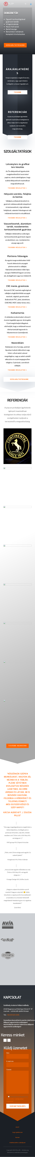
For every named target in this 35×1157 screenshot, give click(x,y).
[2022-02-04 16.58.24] (18, 546)
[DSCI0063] (18, 585)
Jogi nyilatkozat (17, 1132)
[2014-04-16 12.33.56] (18, 507)
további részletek (16, 188)
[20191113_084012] (18, 463)
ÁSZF (17, 1127)
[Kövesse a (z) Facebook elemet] (5, 1040)
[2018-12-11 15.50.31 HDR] (18, 662)
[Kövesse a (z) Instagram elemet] (8, 1040)
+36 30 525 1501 (13, 1015)
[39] (18, 468)
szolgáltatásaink (15, 45)
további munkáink (17, 746)
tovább (17, 92)
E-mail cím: (10, 1061)
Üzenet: (9, 1069)
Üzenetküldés (17, 1106)
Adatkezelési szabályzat (17, 1142)
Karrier (17, 1137)
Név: (8, 1053)
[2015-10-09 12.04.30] (18, 623)
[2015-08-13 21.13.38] (18, 701)
